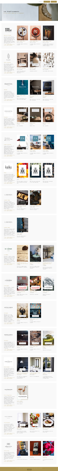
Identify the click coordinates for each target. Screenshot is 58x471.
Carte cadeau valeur (47, 41)
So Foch (44, 456)
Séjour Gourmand (33, 291)
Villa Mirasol (7, 422)
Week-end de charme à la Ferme (48, 347)
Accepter (29, 469)
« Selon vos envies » (47, 68)
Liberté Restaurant (21, 291)
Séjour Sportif (46, 291)
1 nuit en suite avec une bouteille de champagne (22, 373)
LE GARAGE (6, 254)
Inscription (46, 1)
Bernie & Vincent (7, 35)
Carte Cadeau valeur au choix (22, 319)
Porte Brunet (6, 366)
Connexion (41, 1)
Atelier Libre (33, 68)
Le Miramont (6, 285)
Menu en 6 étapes (20, 123)
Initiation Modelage (21, 68)
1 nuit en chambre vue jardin (47, 373)
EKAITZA (5, 89)
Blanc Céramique (7, 62)
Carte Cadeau (19, 150)
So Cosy (31, 456)
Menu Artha (45, 178)
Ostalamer (6, 313)
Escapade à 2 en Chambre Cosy (35, 263)
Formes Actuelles (7, 144)
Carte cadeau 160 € (21, 346)
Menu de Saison (46, 428)
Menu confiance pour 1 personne (47, 96)
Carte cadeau (32, 123)
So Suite (19, 456)
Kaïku (5, 172)
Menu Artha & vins (34, 178)
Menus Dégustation (21, 428)
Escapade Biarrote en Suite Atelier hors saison (47, 263)
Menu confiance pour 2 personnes (34, 96)
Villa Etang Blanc (8, 395)
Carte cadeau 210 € (34, 346)
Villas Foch (6, 450)
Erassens (6, 117)
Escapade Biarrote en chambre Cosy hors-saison (22, 263)
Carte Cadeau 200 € (21, 178)
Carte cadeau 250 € (34, 41)
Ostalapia (6, 340)
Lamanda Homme (7, 227)
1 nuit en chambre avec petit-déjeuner (35, 373)
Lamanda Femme (7, 200)
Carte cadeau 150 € (21, 41)
